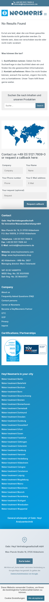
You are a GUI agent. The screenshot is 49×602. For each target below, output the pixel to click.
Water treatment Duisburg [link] (13, 421)
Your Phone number (11, 178)
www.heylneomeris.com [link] (22, 252)
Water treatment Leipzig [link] (12, 475)
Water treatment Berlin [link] (12, 379)
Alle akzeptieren (35, 598)
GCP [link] (3, 317)
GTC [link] (3, 313)
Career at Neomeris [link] (10, 305)
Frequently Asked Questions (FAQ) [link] (17, 296)
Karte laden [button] (24, 561)
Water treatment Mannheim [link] (14, 488)
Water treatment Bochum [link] (13, 387)
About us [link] (5, 292)
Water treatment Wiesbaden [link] (14, 504)
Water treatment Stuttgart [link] (13, 500)
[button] (45, 16)
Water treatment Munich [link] (12, 492)
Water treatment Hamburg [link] (13, 450)
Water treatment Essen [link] (12, 433)
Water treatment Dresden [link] (13, 417)
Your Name (31, 165)
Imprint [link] (4, 326)
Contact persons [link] (9, 300)
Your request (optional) (13, 190)
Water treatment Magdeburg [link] (14, 479)
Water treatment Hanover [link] (13, 454)
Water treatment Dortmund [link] (14, 412)
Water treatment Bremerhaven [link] (15, 404)
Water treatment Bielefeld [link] (13, 383)
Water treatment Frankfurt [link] (13, 438)
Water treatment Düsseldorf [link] (14, 425)
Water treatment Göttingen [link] (14, 442)
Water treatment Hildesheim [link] (14, 463)
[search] (41, 10)
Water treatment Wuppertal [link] (14, 509)
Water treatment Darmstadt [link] (14, 408)
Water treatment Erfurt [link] (12, 429)
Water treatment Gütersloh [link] (14, 446)
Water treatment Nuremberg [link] (14, 496)
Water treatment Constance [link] (14, 471)
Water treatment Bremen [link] (13, 400)
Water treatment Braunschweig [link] (16, 396)
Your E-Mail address (35, 178)
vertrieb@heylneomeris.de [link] (21, 245)
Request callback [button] (35, 204)
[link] (13, 361)
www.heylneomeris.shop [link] (19, 255)
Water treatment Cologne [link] (13, 467)
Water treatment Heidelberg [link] (14, 458)
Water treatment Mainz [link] (12, 483)
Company (6, 165)
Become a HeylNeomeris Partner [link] (16, 309)
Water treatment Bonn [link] (11, 391)
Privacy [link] (4, 321)
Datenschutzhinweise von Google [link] (24, 574)
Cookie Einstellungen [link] (15, 598)
